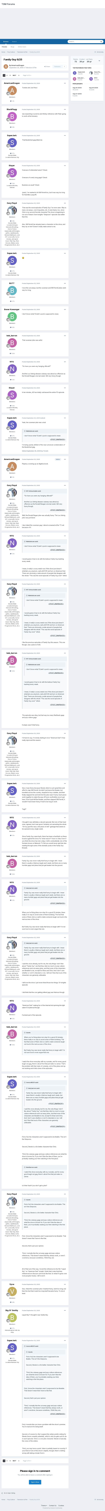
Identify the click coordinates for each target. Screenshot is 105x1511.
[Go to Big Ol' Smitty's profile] (12, 1317)
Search (14, 41)
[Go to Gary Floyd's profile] (12, 210)
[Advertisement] (52, 23)
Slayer (12, 165)
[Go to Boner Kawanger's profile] (12, 316)
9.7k (12, 153)
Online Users (22, 47)
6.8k (12, 221)
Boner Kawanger (11, 309)
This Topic (93, 41)
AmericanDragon (17, 65)
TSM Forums (8, 4)
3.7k (12, 301)
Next (14, 75)
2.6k (12, 327)
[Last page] (18, 75)
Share (47, 66)
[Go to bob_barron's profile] (12, 342)
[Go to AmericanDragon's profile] (6, 66)
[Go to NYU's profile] (12, 369)
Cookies (61, 1505)
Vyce (11, 1284)
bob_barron (12, 336)
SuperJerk (12, 135)
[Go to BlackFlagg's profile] (12, 116)
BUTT (11, 283)
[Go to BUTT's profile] (12, 290)
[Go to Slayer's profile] (12, 172)
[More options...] (65, 83)
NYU (12, 362)
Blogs (12, 47)
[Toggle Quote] (25, 431)
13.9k (13, 353)
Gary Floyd (12, 203)
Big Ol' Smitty (12, 1310)
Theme (43, 1505)
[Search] (101, 41)
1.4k (12, 101)
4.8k (12, 1302)
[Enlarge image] (23, 258)
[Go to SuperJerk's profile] (12, 142)
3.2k (12, 379)
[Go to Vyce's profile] (12, 1291)
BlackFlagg (12, 109)
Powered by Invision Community (52, 1508)
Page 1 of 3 (26, 75)
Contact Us (52, 1505)
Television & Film (31, 67)
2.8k (12, 127)
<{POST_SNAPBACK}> (57, 439)
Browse (5, 41)
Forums (4, 47)
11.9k (13, 183)
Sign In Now (35, 1482)
